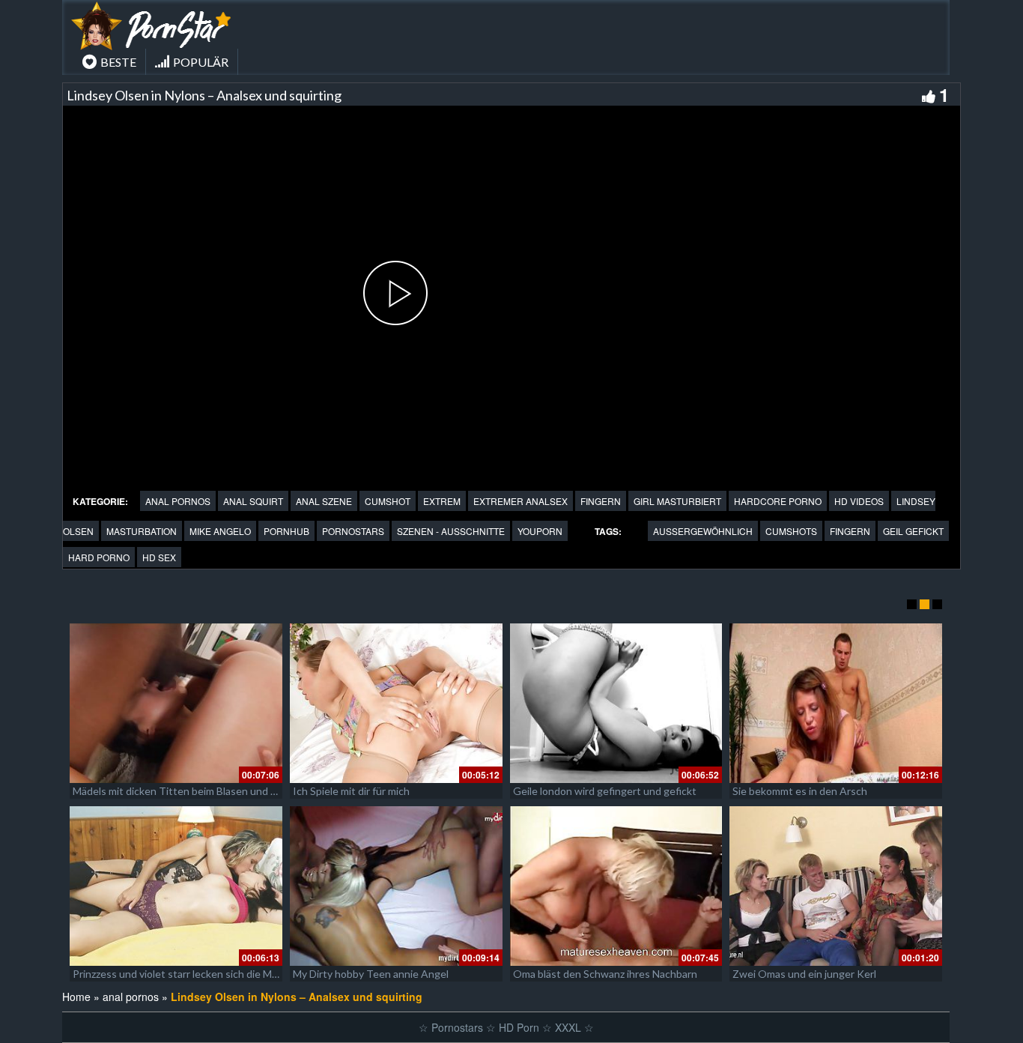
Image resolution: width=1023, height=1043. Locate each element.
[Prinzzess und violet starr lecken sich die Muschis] (176, 886)
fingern (600, 501)
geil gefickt (913, 530)
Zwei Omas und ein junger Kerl (804, 973)
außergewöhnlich (703, 530)
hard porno (99, 557)
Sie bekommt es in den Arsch (799, 790)
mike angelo (220, 530)
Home (76, 996)
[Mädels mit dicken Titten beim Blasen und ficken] (176, 703)
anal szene (324, 501)
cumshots (791, 530)
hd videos (859, 501)
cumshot (387, 501)
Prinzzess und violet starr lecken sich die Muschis (187, 973)
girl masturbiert (677, 501)
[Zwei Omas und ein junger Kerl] (835, 886)
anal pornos (177, 501)
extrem (442, 501)
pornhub (286, 530)
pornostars (353, 530)
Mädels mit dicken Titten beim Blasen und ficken (186, 790)
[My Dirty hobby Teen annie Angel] (396, 886)
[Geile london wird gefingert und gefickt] (616, 703)
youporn (539, 530)
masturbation (141, 530)
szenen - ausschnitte (451, 530)
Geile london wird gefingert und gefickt (604, 790)
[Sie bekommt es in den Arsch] (835, 703)
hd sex (159, 557)
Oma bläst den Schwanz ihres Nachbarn (605, 973)
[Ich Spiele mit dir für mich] (396, 703)
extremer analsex (520, 501)
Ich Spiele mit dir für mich (351, 790)
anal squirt (253, 501)
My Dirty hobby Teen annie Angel (371, 973)
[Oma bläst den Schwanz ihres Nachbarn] (616, 886)
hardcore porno (778, 501)
